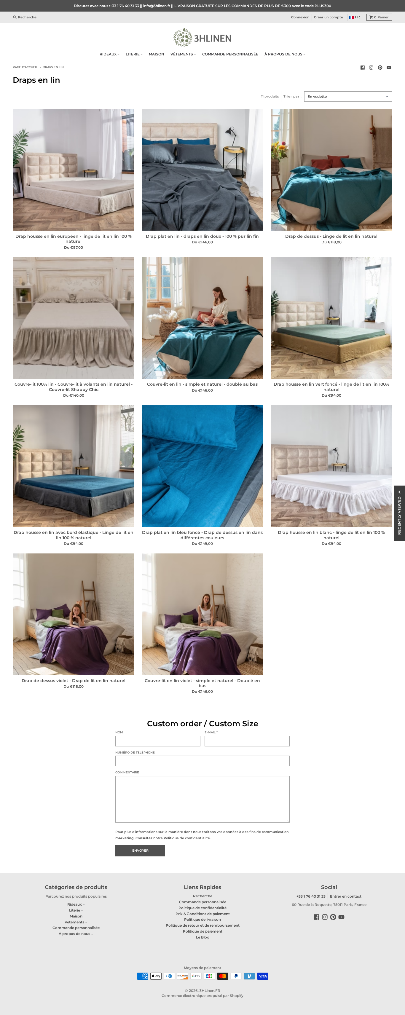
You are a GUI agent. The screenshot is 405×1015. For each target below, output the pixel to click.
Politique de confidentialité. (187, 838)
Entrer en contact (345, 896)
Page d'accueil (25, 67)
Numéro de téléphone (135, 752)
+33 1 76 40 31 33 (311, 896)
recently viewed (399, 515)
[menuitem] (354, 17)
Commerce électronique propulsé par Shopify (202, 995)
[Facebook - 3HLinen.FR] (362, 67)
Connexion (300, 17)
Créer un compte (328, 17)
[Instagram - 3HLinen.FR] (371, 67)
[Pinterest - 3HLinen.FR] (380, 67)
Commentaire (127, 772)
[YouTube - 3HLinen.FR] (388, 67)
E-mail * (211, 732)
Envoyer (140, 851)
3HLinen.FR (210, 990)
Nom (119, 732)
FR (357, 17)
